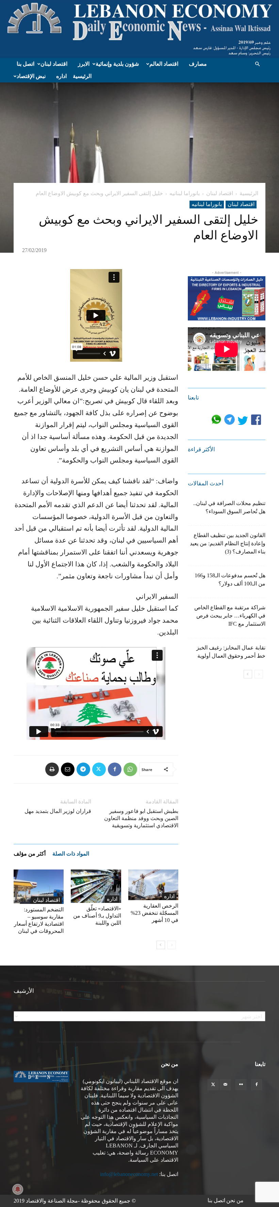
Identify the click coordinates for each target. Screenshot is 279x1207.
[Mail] (225, 1084)
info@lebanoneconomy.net (129, 1174)
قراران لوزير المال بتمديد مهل (57, 811)
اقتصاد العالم (163, 64)
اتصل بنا (25, 64)
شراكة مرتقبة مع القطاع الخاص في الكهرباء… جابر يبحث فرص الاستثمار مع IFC (229, 616)
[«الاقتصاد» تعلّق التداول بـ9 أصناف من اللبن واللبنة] (96, 886)
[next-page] (161, 945)
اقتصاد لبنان (53, 64)
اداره (61, 76)
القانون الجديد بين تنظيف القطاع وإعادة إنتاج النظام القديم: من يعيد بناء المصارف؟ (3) (227, 543)
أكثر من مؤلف (30, 854)
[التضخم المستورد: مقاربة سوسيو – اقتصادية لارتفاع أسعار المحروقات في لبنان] (39, 886)
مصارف (198, 64)
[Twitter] (99, 769)
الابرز (83, 64)
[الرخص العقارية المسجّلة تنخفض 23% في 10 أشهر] (153, 884)
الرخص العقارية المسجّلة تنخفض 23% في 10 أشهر (154, 913)
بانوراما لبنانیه (184, 193)
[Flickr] (240, 1084)
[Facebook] (114, 769)
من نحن (235, 1200)
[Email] (68, 769)
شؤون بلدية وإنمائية (117, 64)
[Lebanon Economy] (139, 29)
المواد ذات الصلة (70, 854)
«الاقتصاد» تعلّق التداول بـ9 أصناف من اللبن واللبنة (97, 916)
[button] (257, 64)
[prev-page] (171, 945)
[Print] (52, 769)
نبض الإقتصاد (31, 76)
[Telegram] (83, 769)
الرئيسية (82, 76)
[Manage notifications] (17, 1189)
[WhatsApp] (130, 769)
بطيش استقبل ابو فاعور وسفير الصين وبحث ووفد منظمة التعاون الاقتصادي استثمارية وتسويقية (141, 818)
